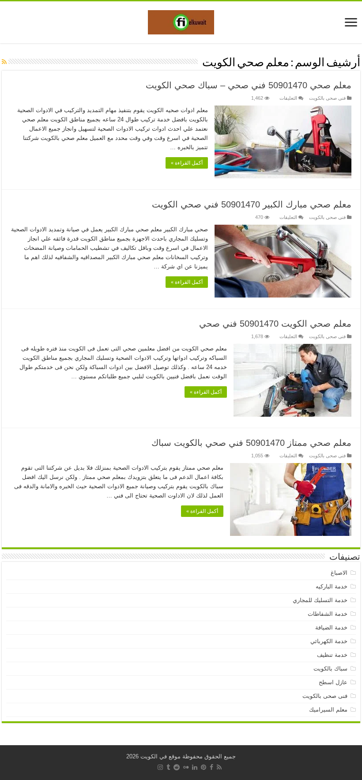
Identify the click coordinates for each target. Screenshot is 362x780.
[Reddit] (177, 767)
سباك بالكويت (330, 668)
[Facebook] (211, 767)
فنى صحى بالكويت (327, 98)
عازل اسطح (333, 682)
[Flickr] (185, 767)
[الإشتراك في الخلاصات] (4, 61)
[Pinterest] (203, 767)
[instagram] (160, 767)
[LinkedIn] (194, 767)
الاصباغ (339, 572)
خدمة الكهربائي (328, 641)
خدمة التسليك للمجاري (320, 600)
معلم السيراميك (328, 709)
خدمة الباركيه (331, 586)
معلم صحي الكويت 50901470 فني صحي (275, 323)
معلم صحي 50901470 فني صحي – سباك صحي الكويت (248, 85)
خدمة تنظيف (332, 655)
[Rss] (219, 767)
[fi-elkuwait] (181, 20)
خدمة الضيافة (331, 627)
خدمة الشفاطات (327, 613)
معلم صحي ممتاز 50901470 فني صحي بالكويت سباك (251, 443)
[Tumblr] (168, 767)
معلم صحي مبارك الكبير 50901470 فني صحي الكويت (251, 204)
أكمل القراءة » (187, 163)
